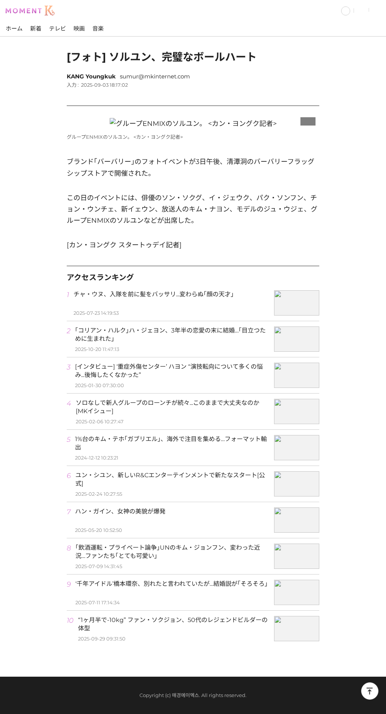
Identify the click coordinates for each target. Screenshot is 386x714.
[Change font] (292, 95)
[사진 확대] (308, 119)
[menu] (377, 10)
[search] (361, 10)
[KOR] (345, 10)
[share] (311, 95)
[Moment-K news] (32, 10)
